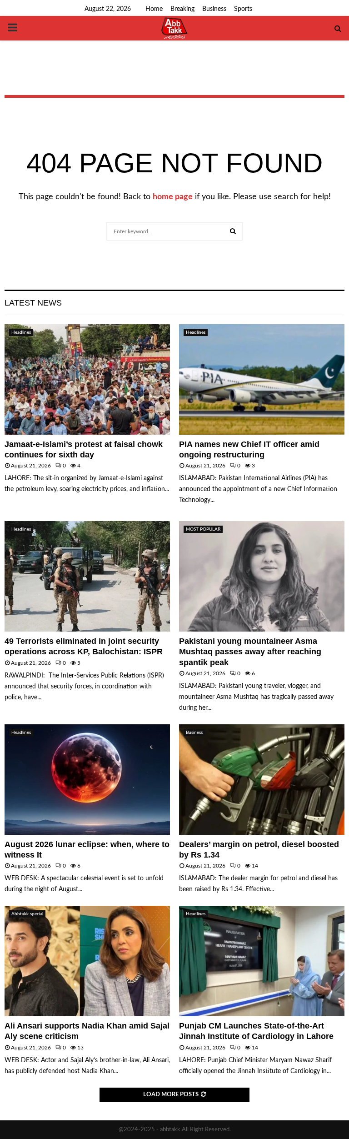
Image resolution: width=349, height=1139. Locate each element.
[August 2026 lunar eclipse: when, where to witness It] (87, 779)
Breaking (182, 9)
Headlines (21, 332)
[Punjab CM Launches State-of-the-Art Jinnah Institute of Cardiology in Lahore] (261, 961)
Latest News (33, 302)
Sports (243, 9)
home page (173, 197)
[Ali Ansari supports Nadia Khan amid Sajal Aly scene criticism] (87, 961)
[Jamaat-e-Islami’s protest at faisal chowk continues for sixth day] (87, 379)
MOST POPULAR (203, 529)
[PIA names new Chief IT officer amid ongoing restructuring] (261, 379)
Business (214, 9)
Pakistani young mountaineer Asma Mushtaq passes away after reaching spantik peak (250, 652)
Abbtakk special (27, 914)
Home (154, 9)
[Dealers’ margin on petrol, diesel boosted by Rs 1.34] (261, 779)
